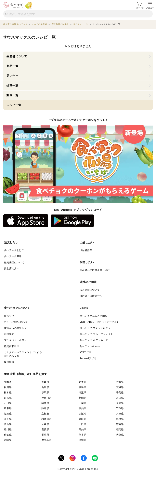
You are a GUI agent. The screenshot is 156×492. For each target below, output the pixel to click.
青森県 (45, 382)
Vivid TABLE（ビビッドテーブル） (99, 321)
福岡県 (120, 429)
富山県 (120, 397)
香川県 (8, 429)
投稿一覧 (12, 85)
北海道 (8, 382)
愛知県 (82, 408)
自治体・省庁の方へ (91, 296)
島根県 (120, 419)
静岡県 (45, 408)
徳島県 (120, 424)
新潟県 (82, 397)
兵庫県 (120, 413)
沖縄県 (82, 440)
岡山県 (8, 424)
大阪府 (82, 413)
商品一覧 (12, 66)
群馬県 (45, 392)
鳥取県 (82, 419)
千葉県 (120, 392)
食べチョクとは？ (14, 250)
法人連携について (90, 289)
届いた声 (12, 75)
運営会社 (9, 315)
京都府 (45, 413)
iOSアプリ (85, 352)
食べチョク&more (90, 346)
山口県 (82, 424)
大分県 (120, 434)
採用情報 (9, 362)
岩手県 (82, 382)
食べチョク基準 (13, 256)
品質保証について (14, 262)
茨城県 (120, 387)
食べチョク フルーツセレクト (96, 334)
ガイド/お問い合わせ (15, 321)
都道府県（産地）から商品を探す (25, 373)
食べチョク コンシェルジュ (95, 328)
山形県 (45, 387)
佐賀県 (8, 434)
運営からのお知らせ (15, 328)
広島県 (45, 424)
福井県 (45, 403)
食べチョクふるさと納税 (93, 315)
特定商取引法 (11, 346)
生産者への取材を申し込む (95, 270)
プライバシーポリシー (16, 340)
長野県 (120, 403)
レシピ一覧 (13, 105)
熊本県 (82, 434)
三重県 (120, 408)
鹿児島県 (46, 440)
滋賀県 (8, 413)
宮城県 (120, 382)
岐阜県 (8, 408)
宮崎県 (8, 440)
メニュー (150, 8)
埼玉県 (82, 392)
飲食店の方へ (11, 268)
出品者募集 (86, 250)
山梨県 (82, 403)
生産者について (16, 56)
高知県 (82, 429)
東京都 (8, 397)
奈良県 (8, 419)
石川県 (8, 403)
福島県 (82, 387)
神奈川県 (46, 397)
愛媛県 (45, 429)
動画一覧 (12, 95)
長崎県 (45, 434)
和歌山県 (46, 419)
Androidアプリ (88, 358)
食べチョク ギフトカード (94, 340)
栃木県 (8, 392)
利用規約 (9, 334)
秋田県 (8, 387)
